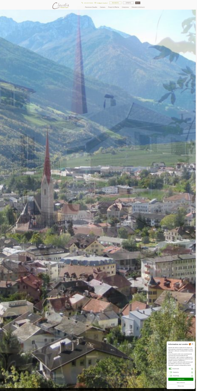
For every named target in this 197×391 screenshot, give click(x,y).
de (137, 3)
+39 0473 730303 (88, 3)
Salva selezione (181, 382)
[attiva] (170, 372)
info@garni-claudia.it (102, 3)
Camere (102, 7)
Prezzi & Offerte (113, 7)
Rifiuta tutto (181, 386)
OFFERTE (128, 3)
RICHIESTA (115, 3)
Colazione (125, 7)
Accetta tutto (180, 379)
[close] (192, 344)
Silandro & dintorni (138, 7)
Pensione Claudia (91, 7)
